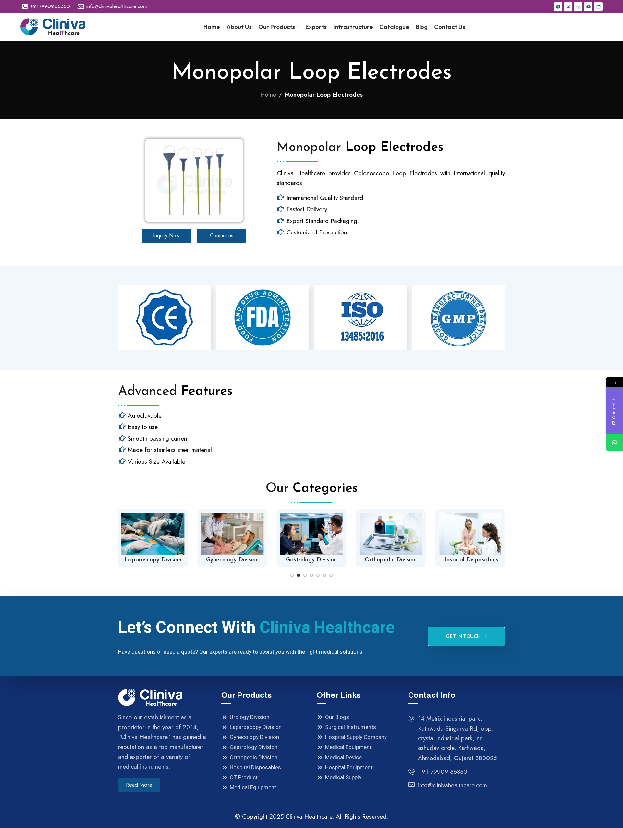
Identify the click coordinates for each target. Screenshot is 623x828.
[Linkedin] (598, 6)
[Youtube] (588, 6)
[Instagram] (578, 6)
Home (268, 94)
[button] (292, 575)
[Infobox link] (153, 538)
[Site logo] (52, 26)
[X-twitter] (568, 6)
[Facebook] (558, 6)
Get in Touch (463, 636)
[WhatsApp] (614, 442)
